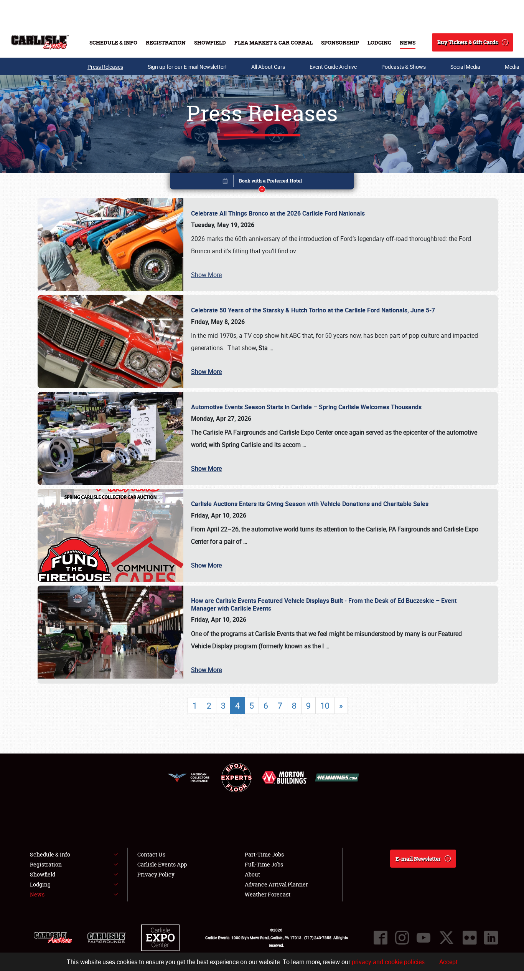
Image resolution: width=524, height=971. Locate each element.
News (407, 42)
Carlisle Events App (162, 864)
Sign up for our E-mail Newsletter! (187, 66)
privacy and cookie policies (388, 962)
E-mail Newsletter (418, 858)
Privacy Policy (156, 874)
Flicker (469, 937)
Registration (166, 42)
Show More (206, 275)
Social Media (465, 66)
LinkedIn (491, 937)
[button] (262, 183)
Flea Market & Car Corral (273, 42)
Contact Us (151, 854)
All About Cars (268, 66)
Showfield (210, 42)
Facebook (380, 937)
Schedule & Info (113, 42)
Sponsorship (340, 42)
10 (325, 705)
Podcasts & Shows (403, 66)
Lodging (379, 42)
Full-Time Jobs (264, 864)
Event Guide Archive (333, 66)
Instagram (402, 937)
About (252, 874)
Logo (40, 42)
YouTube (423, 937)
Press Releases (105, 66)
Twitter (446, 937)
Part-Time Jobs (264, 854)
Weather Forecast (267, 894)
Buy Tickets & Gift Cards (467, 42)
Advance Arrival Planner (276, 884)
